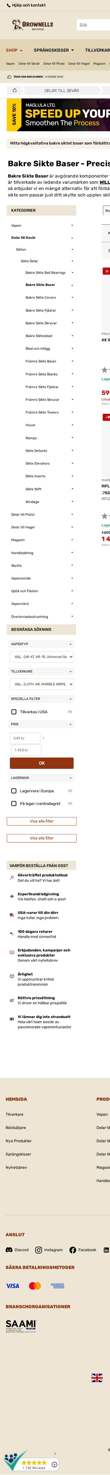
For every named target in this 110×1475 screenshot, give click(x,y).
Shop (11, 50)
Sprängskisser (51, 50)
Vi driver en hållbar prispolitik (42, 1003)
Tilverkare (14, 1114)
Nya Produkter (19, 1141)
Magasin (99, 63)
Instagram (53, 1250)
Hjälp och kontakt (28, 5)
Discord (21, 1250)
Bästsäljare (16, 1127)
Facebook (87, 1250)
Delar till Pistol (54, 63)
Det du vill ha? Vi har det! (39, 880)
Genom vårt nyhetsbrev (38, 960)
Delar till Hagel (79, 63)
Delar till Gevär (29, 63)
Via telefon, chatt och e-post (42, 899)
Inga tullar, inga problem (38, 918)
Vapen (10, 63)
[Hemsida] (13, 90)
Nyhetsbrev (16, 1167)
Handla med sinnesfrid (37, 937)
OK (42, 763)
